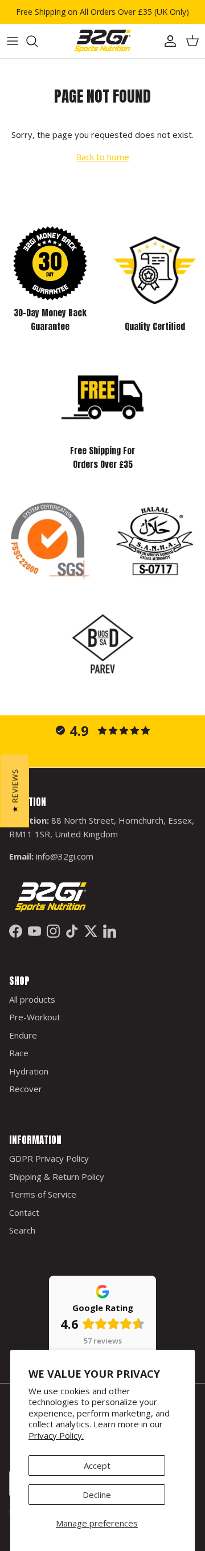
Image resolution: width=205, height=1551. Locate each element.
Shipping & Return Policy (56, 1176)
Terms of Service (42, 1194)
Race (18, 1053)
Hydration (28, 1071)
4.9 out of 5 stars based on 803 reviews (103, 754)
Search (22, 1230)
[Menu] (12, 41)
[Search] (37, 41)
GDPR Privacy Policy (49, 1158)
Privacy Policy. (56, 1435)
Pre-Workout (34, 1017)
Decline (97, 1494)
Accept (97, 1465)
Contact (24, 1212)
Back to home (102, 156)
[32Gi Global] (102, 41)
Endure (23, 1035)
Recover (25, 1088)
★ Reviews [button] (15, 790)
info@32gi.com (64, 856)
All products (32, 999)
